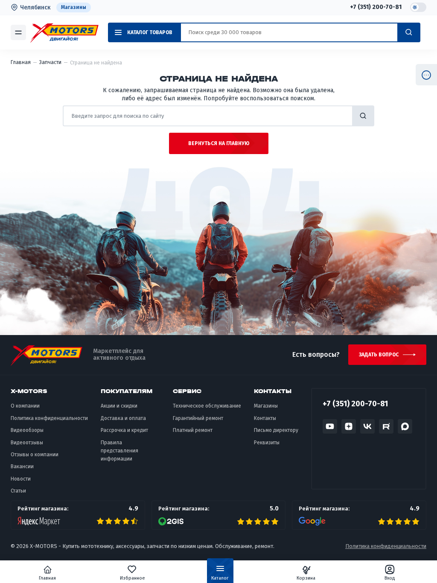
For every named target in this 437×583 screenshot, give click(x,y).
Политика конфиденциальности (49, 418)
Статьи (18, 491)
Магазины (73, 7)
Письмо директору (276, 430)
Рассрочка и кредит (124, 430)
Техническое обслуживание (207, 406)
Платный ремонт (193, 430)
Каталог (220, 578)
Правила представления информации (119, 451)
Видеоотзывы (27, 443)
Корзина (306, 578)
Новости (21, 479)
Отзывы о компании (34, 455)
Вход (390, 578)
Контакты (265, 418)
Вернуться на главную (218, 143)
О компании (25, 406)
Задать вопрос (379, 355)
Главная (47, 578)
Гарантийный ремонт (198, 418)
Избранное (132, 578)
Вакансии (22, 466)
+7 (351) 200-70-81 (376, 7)
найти (363, 115)
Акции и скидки (119, 406)
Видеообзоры (27, 430)
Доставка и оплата (123, 418)
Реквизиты (267, 443)
